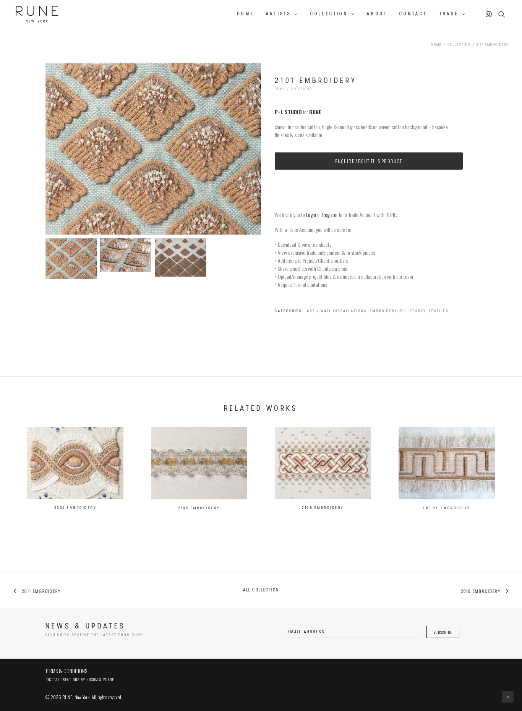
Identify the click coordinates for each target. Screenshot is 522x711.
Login (311, 215)
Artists (278, 14)
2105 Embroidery (199, 508)
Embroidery (383, 311)
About (377, 14)
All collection (261, 590)
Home (245, 14)
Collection (329, 14)
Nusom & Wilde (100, 679)
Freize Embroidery (446, 508)
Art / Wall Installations (337, 311)
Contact (413, 14)
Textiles (439, 311)
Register (330, 215)
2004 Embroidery (75, 508)
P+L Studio (301, 89)
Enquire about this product (368, 161)
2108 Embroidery (323, 508)
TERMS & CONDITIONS (66, 671)
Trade (449, 14)
